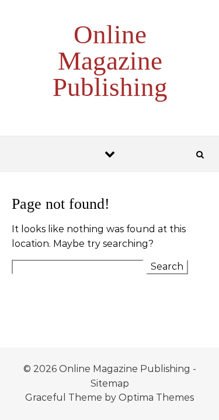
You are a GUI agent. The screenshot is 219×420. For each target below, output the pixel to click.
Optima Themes (156, 397)
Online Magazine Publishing (110, 61)
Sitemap (110, 383)
